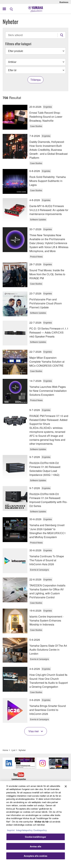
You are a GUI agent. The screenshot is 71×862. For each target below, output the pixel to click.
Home (5, 750)
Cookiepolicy (40, 830)
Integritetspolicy (24, 830)
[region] (35, 821)
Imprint (11, 830)
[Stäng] (65, 786)
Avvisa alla (35, 846)
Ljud (13, 750)
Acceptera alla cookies (35, 855)
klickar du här (42, 821)
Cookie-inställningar (35, 836)
